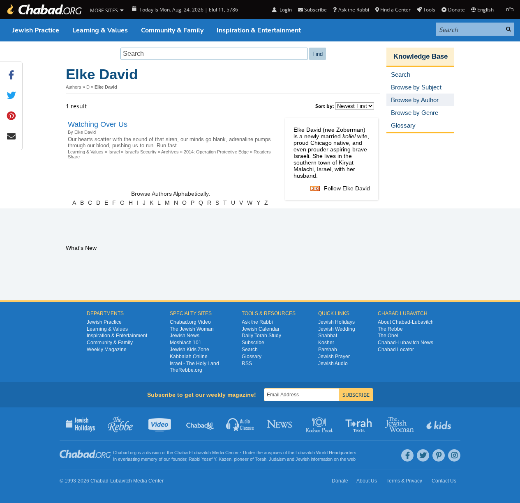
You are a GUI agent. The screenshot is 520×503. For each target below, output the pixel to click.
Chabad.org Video (190, 322)
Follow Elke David (347, 188)
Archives (170, 151)
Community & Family (172, 30)
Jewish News (184, 335)
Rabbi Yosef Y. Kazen (210, 459)
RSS (247, 363)
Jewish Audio (333, 363)
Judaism (277, 459)
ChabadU (200, 424)
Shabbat (327, 335)
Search (250, 349)
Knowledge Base (420, 56)
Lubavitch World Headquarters (326, 452)
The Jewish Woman (192, 329)
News (280, 424)
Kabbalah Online (189, 356)
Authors (73, 87)
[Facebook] (407, 455)
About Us (366, 481)
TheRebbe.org (186, 370)
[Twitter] (423, 455)
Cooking (320, 424)
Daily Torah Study (261, 335)
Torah (260, 459)
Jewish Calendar (261, 329)
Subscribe (253, 342)
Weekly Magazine (107, 349)
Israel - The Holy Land (194, 363)
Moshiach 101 (185, 342)
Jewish (303, 459)
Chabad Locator (396, 349)
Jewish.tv (161, 424)
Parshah (327, 349)
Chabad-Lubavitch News (405, 342)
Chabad (182, 452)
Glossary (251, 356)
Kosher (326, 342)
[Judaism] (44, 9)
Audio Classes (240, 424)
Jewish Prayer (334, 356)
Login (284, 9)
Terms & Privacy (404, 481)
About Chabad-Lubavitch (406, 322)
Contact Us (444, 481)
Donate (456, 9)
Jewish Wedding (336, 329)
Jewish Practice (35, 30)
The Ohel (388, 335)
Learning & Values (100, 30)
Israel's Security (141, 151)
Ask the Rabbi (353, 9)
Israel (114, 151)
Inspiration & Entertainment (259, 30)
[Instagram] (454, 455)
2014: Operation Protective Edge (216, 151)
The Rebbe (390, 329)
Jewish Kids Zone (189, 349)
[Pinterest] (438, 455)
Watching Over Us (97, 124)
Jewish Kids (440, 424)
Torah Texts (360, 424)
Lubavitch (201, 452)
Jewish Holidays (336, 322)
